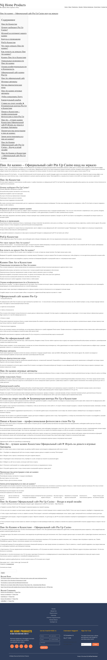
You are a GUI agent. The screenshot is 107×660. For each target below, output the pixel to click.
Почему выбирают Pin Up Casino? (12, 28)
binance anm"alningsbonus (7, 592)
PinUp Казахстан (8, 42)
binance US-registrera (6, 599)
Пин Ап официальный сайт (13, 78)
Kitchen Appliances (88, 7)
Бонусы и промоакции (10, 39)
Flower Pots (17, 592)
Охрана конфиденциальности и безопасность (14, 67)
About (69, 7)
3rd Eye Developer (93, 656)
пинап (101, 167)
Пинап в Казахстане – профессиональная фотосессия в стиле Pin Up (12, 114)
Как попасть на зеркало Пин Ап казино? (13, 52)
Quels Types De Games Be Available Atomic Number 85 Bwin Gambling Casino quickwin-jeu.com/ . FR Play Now (27, 587)
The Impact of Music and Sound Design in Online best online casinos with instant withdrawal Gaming (24, 578)
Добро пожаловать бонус (12, 96)
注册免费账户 (4, 601)
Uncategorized (10, 564)
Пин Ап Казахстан (9, 24)
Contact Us (104, 7)
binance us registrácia (6, 594)
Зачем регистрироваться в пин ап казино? (12, 137)
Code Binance (4, 596)
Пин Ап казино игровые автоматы (11, 91)
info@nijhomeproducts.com (70, 642)
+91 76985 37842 (67, 644)
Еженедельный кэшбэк (11, 99)
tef (19, 562)
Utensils (80, 7)
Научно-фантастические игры (11, 86)
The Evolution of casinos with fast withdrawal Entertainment (14, 582)
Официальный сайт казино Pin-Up (12, 73)
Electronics (75, 7)
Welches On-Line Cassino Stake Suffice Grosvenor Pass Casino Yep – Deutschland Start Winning (23, 585)
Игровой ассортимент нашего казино (14, 34)
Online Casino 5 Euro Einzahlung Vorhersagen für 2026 (13, 580)
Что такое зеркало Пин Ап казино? (12, 47)
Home (66, 7)
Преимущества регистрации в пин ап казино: (13, 131)
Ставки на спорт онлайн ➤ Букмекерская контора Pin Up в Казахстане (14, 105)
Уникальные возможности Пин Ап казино (12, 62)
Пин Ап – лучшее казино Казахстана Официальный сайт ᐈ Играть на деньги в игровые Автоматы (12, 123)
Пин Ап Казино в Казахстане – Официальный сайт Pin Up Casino (13, 155)
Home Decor (97, 7)
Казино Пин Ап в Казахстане (13, 57)
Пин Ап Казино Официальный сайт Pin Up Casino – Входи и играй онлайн (12, 146)
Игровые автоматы (9, 81)
